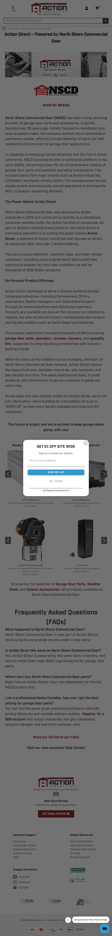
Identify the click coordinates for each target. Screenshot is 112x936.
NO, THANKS (56, 481)
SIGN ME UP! (56, 472)
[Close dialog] (85, 443)
